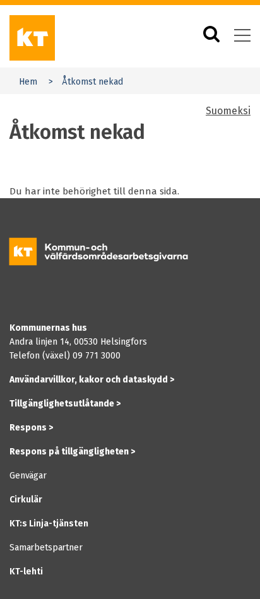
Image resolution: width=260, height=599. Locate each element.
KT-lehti (26, 571)
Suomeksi (228, 111)
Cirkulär (25, 499)
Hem (28, 81)
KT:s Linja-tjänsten (48, 523)
